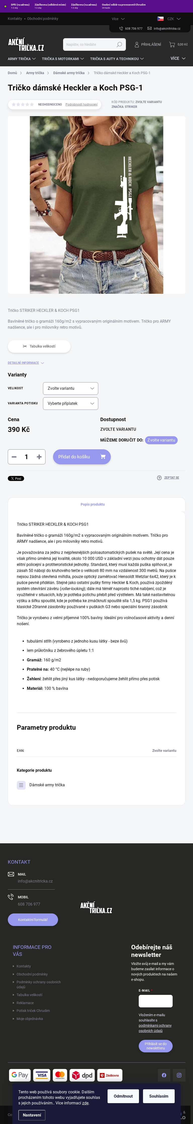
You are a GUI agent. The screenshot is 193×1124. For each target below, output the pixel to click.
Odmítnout (123, 1096)
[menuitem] (22, 58)
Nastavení (32, 1115)
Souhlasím (158, 1096)
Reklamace (25, 1003)
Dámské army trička (47, 785)
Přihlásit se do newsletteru (156, 1046)
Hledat (119, 44)
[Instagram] (179, 1075)
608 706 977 (29, 904)
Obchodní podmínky (42, 19)
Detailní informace (23, 363)
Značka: (124, 107)
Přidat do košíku (74, 456)
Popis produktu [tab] (93, 504)
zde (85, 1103)
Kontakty (15, 19)
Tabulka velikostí (29, 995)
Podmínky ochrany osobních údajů (39, 984)
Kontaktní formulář (33, 920)
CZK (170, 19)
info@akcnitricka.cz (35, 881)
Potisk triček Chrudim (33, 1011)
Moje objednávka (30, 1019)
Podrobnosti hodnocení (82, 104)
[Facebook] (164, 1075)
